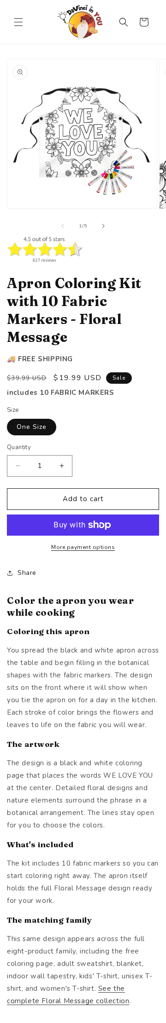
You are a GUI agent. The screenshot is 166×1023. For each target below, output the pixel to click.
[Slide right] (103, 226)
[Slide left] (63, 226)
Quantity (19, 447)
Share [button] (27, 572)
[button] (18, 22)
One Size (32, 426)
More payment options (83, 547)
